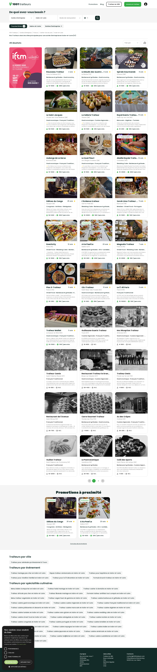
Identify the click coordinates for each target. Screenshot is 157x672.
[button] (18, 667)
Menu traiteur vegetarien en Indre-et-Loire (27, 598)
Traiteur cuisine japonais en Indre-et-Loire (63, 631)
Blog (102, 4)
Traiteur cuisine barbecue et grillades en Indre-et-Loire (112, 598)
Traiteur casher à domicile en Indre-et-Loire (100, 589)
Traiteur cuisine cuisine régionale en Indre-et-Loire (73, 603)
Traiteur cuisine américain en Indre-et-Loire (101, 631)
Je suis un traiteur (132, 4)
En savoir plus (21, 644)
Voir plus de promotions (78, 544)
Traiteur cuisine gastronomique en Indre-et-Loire (30, 603)
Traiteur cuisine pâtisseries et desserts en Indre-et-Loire (33, 608)
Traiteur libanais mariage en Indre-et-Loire (66, 593)
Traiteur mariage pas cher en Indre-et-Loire (28, 573)
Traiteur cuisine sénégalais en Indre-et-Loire (67, 617)
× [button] (32, 628)
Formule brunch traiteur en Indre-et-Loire (109, 578)
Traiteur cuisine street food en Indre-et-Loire (28, 617)
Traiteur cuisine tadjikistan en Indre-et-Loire (67, 636)
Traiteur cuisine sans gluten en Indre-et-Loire (65, 612)
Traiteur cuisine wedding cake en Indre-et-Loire (105, 612)
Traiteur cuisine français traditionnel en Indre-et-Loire (118, 603)
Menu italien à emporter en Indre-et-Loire (27, 589)
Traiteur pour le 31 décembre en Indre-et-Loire (71, 578)
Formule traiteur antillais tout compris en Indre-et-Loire (108, 593)
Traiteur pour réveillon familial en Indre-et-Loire (29, 578)
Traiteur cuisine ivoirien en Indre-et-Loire (105, 617)
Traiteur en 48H (114, 4)
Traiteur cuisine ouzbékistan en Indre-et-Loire (106, 636)
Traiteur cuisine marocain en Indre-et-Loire (76, 608)
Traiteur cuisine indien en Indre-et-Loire (106, 627)
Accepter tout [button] (11, 662)
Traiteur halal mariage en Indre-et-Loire (63, 589)
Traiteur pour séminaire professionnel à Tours (29, 562)
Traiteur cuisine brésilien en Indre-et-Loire (103, 622)
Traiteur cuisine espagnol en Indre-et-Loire (69, 627)
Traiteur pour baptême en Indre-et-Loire (105, 573)
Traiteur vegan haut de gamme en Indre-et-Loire (67, 598)
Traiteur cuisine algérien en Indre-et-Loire (113, 608)
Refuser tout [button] (26, 662)
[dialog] (18, 648)
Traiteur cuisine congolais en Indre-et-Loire (28, 622)
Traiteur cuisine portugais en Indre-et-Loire (66, 622)
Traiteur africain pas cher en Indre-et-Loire (28, 593)
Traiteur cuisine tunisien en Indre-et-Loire (27, 612)
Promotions (93, 4)
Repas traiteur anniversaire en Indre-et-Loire (67, 573)
